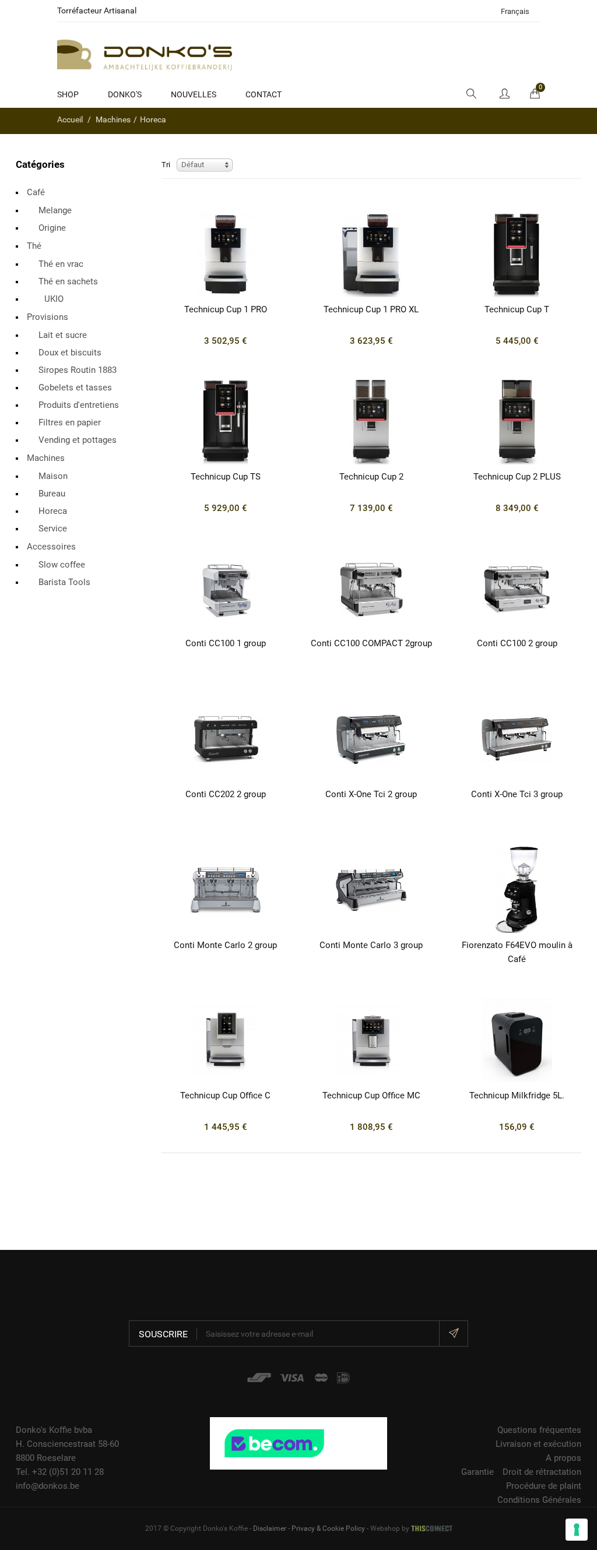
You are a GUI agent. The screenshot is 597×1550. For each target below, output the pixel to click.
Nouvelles (193, 94)
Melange (55, 210)
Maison (53, 476)
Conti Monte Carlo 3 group (371, 945)
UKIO (54, 299)
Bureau (51, 493)
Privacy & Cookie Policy (328, 1528)
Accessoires (51, 546)
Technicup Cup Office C (225, 1095)
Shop (68, 94)
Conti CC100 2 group (517, 643)
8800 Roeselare (46, 1458)
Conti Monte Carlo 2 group (225, 945)
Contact (263, 94)
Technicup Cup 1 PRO (225, 309)
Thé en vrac (60, 264)
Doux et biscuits (69, 352)
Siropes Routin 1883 (77, 370)
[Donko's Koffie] (144, 54)
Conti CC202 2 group (225, 794)
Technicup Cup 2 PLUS (517, 476)
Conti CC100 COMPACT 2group (371, 643)
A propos (563, 1458)
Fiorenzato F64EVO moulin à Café (517, 952)
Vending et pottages (77, 440)
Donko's (125, 94)
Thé (34, 246)
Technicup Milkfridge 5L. (516, 1095)
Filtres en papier (69, 422)
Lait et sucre (62, 335)
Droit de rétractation (542, 1472)
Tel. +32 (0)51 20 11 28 (60, 1472)
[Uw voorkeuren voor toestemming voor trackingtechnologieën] (577, 1530)
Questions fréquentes (539, 1430)
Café (36, 192)
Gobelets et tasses (75, 387)
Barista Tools (64, 582)
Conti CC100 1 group (225, 643)
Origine (52, 228)
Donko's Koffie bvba (54, 1430)
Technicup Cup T (516, 309)
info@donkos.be (47, 1486)
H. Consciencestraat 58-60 (67, 1444)
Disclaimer (269, 1528)
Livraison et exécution (538, 1444)
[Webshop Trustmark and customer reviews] (298, 1442)
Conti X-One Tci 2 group (371, 794)
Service (52, 528)
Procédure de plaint (543, 1486)
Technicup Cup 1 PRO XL (371, 309)
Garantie (477, 1472)
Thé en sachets (68, 281)
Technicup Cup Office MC (371, 1095)
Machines (46, 458)
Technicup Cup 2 (371, 476)
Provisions (47, 317)
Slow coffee (61, 564)
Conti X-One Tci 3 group (517, 794)
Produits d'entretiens (78, 405)
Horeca (52, 511)
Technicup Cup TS (226, 476)
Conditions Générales (539, 1500)
